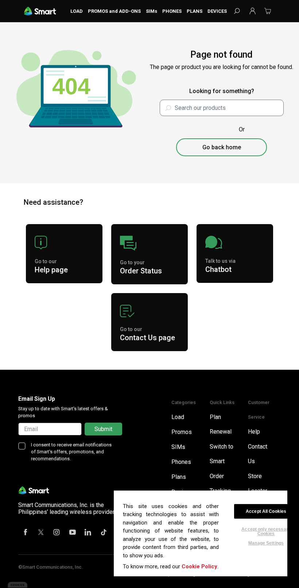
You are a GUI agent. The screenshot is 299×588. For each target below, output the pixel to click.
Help (254, 431)
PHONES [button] (172, 11)
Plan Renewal (221, 424)
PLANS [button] (194, 11)
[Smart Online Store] (40, 11)
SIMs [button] (151, 11)
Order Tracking (220, 483)
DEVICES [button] (217, 11)
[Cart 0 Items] (267, 13)
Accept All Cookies (266, 511)
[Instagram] (57, 532)
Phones (181, 461)
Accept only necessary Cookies (266, 529)
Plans (178, 476)
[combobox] (222, 108)
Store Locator (257, 483)
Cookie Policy (199, 566)
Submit (103, 429)
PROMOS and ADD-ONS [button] (114, 11)
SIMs (178, 446)
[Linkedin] (88, 532)
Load (177, 417)
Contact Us (257, 454)
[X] (41, 532)
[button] (252, 11)
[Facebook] (25, 532)
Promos (181, 431)
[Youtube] (72, 532)
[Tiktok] (104, 532)
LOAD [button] (76, 11)
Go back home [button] (221, 147)
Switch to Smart (221, 454)
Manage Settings (266, 543)
